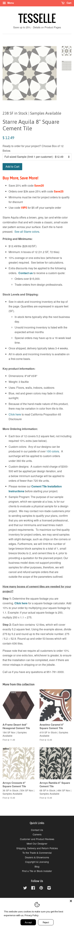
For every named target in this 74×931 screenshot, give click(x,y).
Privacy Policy (32, 915)
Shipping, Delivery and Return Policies (37, 848)
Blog (37, 866)
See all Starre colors (26, 232)
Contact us (25, 273)
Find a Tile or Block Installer (37, 871)
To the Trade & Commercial (37, 852)
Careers (37, 834)
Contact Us (37, 830)
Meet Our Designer (37, 843)
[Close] (71, 901)
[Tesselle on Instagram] (49, 888)
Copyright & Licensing (37, 862)
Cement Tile (39, 486)
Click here (15, 414)
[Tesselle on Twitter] (25, 888)
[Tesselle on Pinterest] (41, 888)
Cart (68, 2)
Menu (10, 2)
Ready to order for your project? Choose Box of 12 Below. (33, 148)
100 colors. (53, 451)
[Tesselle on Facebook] (33, 888)
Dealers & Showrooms (37, 857)
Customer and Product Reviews (37, 839)
